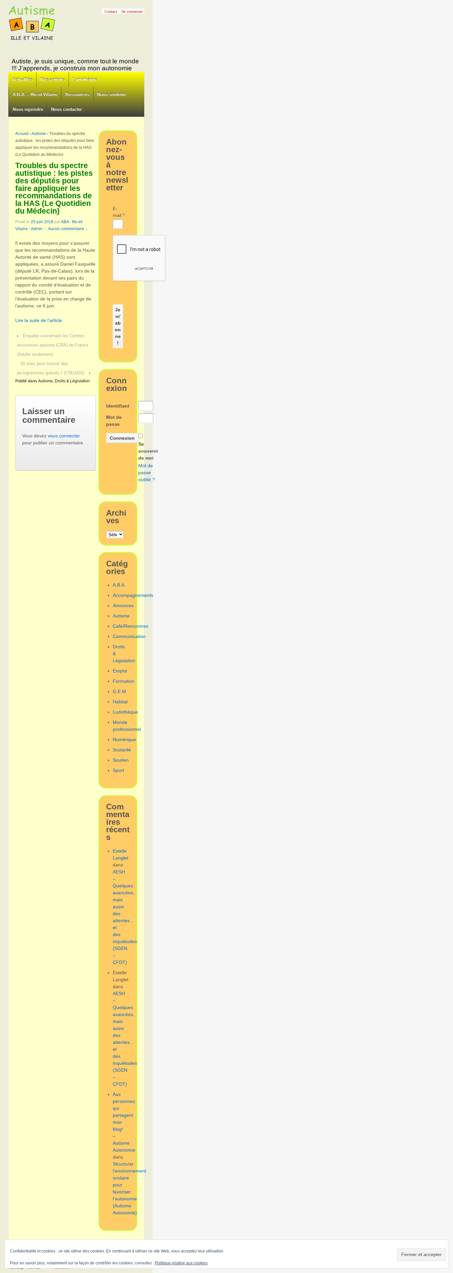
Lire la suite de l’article (38, 320)
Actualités (22, 79)
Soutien (121, 760)
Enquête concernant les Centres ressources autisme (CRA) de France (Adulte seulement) (52, 345)
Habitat (120, 701)
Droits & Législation (72, 381)
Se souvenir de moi (148, 451)
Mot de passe (114, 420)
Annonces (123, 605)
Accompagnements (133, 595)
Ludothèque (85, 79)
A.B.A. (119, 585)
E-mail (118, 212)
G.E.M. (120, 691)
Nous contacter (66, 109)
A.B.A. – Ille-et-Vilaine (35, 94)
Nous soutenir (111, 94)
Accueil (22, 133)
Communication (129, 636)
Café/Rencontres (130, 626)
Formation (123, 681)
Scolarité (122, 749)
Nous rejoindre (28, 109)
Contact (110, 12)
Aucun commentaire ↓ (67, 228)
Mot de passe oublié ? (146, 472)
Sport (118, 770)
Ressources (77, 94)
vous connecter (64, 435)
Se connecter (132, 12)
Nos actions (52, 79)
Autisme (39, 133)
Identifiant (117, 406)
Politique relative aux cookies (181, 1263)
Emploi (120, 670)
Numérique (124, 739)
